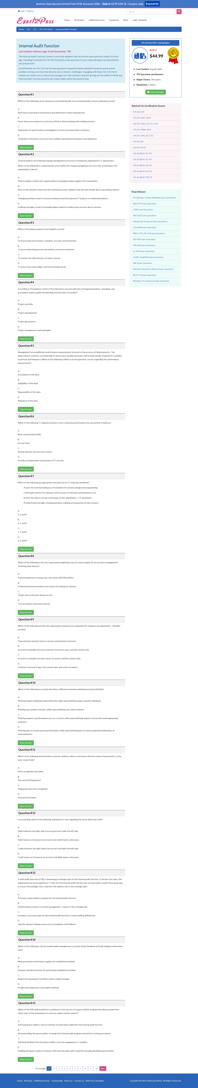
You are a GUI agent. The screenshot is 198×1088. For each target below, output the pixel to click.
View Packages (156, 92)
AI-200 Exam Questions (144, 251)
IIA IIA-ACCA (139, 147)
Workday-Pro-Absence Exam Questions (151, 281)
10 (96, 1068)
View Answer (26, 147)
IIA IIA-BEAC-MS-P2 (142, 177)
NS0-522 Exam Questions (144, 215)
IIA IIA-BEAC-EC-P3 (142, 159)
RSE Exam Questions (142, 263)
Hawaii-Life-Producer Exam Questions (150, 221)
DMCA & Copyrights (95, 1080)
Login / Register (27, 11)
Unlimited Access (97, 20)
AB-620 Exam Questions (144, 245)
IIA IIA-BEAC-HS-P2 (142, 165)
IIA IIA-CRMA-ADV (142, 129)
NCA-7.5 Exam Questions (144, 275)
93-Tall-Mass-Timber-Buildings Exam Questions (154, 197)
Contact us (79, 1080)
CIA (35, 29)
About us (68, 1080)
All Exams (28, 1080)
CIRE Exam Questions (143, 209)
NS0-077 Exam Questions (144, 203)
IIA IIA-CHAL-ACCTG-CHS (145, 123)
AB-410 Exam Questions (144, 239)
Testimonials (57, 1080)
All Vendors (79, 20)
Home (67, 20)
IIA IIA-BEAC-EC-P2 (142, 153)
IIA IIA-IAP (138, 141)
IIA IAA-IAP (138, 112)
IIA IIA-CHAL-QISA (142, 117)
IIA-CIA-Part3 (46, 29)
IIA (28, 29)
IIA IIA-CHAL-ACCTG (143, 135)
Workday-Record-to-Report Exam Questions (153, 269)
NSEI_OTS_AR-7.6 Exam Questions (149, 233)
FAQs (125, 20)
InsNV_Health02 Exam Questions (148, 257)
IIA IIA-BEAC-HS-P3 (142, 171)
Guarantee (114, 20)
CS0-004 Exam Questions (144, 227)
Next (103, 1068)
